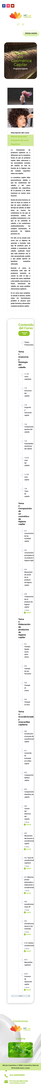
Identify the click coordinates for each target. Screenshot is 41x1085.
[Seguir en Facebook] (4, 6)
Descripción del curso (20, 133)
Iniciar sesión (31, 33)
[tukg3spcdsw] (20, 1057)
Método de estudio (19, 137)
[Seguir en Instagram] (8, 6)
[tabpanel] (20, 525)
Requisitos (15, 144)
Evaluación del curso (19, 140)
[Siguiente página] (29, 996)
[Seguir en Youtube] (12, 6)
